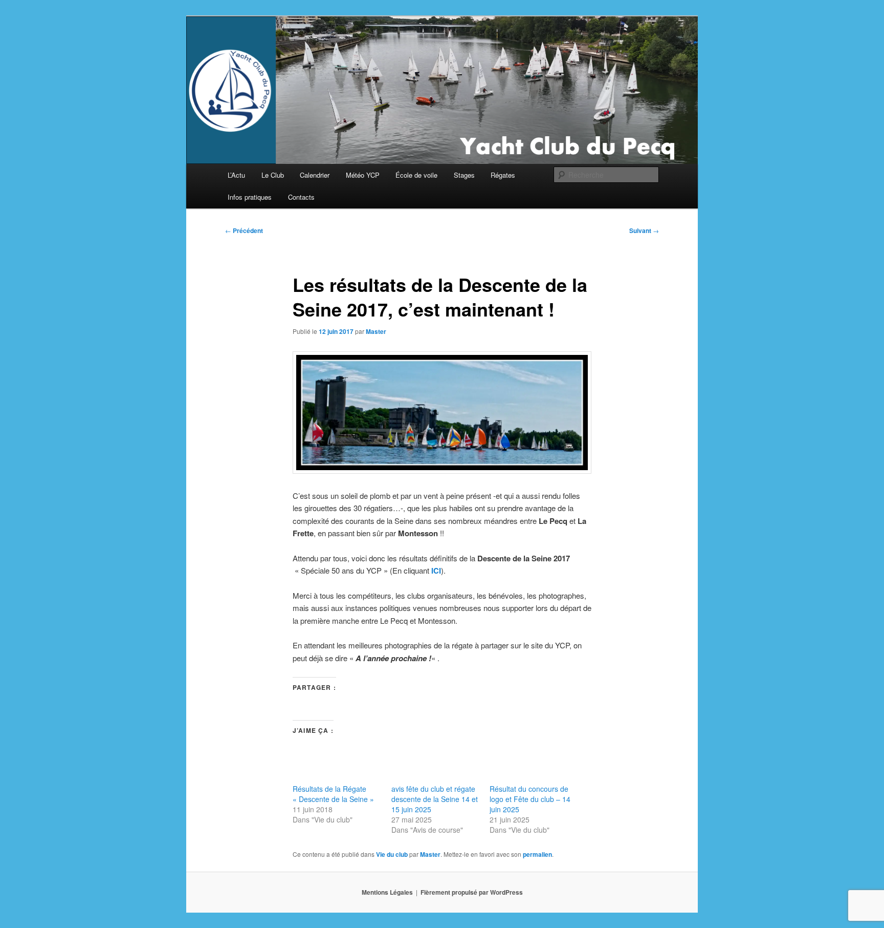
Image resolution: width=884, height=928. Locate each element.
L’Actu (236, 175)
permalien (537, 854)
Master (376, 331)
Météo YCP (363, 175)
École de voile (416, 175)
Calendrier (314, 175)
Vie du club (392, 854)
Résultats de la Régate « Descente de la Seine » (333, 794)
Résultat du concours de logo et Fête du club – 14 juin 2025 (530, 799)
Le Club (272, 175)
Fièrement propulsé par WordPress (472, 892)
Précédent (244, 230)
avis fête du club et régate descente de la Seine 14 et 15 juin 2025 (434, 799)
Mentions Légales (387, 892)
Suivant (644, 230)
